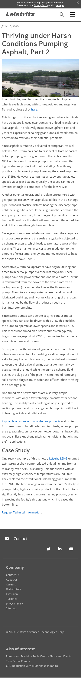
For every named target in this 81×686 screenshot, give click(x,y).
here (34, 109)
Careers (11, 584)
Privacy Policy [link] (41, 5)
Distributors (13, 589)
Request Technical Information (21, 512)
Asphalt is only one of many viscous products (31, 421)
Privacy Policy (14, 603)
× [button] (77, 3)
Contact (20, 538)
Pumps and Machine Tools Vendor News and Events (39, 656)
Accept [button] (60, 5)
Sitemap (11, 608)
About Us (12, 579)
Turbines (11, 598)
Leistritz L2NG (58, 458)
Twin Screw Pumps (18, 661)
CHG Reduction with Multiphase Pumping (32, 666)
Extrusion (12, 594)
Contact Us (13, 575)
